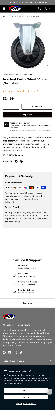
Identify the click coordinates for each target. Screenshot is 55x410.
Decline (26, 397)
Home (5, 16)
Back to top (27, 303)
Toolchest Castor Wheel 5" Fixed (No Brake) (24, 16)
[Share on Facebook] (16, 161)
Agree (26, 390)
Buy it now (27, 114)
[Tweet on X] (11, 161)
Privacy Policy (14, 383)
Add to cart (37, 107)
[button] (51, 8)
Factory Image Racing (11, 75)
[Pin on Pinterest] (21, 161)
